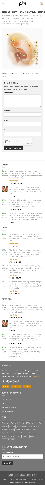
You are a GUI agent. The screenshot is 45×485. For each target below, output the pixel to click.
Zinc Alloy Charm (8, 439)
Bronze (4, 426)
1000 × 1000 (31, 16)
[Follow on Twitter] (11, 381)
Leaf (34, 429)
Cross (30, 426)
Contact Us (6, 399)
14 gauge (5, 423)
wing (32, 436)
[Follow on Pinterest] (18, 381)
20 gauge (30, 423)
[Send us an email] (15, 381)
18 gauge (22, 423)
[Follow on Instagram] (7, 381)
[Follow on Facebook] (3, 381)
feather (4, 429)
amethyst (39, 423)
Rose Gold (5, 436)
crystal (36, 426)
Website (7, 130)
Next (5, 77)
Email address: (7, 453)
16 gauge (14, 423)
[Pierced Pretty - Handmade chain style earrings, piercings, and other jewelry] (22, 3)
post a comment (32, 73)
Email (7, 120)
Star (18, 436)
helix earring (26, 429)
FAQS (4, 403)
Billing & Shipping (9, 407)
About (4, 479)
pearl (40, 433)
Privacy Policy (37, 479)
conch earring (22, 426)
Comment (8, 93)
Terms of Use (24, 479)
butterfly (12, 426)
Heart (18, 429)
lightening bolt (7, 433)
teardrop (25, 436)
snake (13, 436)
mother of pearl (20, 433)
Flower (11, 429)
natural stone (32, 433)
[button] (3, 3)
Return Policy (7, 411)
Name (7, 110)
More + (36, 376)
